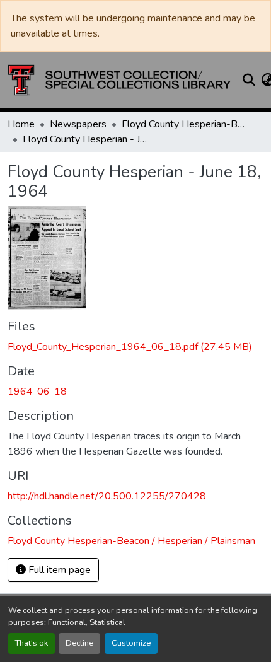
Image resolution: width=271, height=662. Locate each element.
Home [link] (21, 124)
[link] (135, 346)
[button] (119, 80)
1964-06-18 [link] (37, 391)
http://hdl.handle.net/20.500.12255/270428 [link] (107, 496)
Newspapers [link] (78, 124)
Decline (79, 643)
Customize (131, 643)
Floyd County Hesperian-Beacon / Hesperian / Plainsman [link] (185, 124)
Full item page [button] (58, 570)
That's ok (31, 643)
